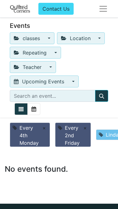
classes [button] (31, 38)
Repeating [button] (34, 53)
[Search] (101, 96)
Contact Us (56, 9)
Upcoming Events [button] (43, 81)
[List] (21, 109)
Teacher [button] (32, 67)
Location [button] (80, 38)
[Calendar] (33, 109)
